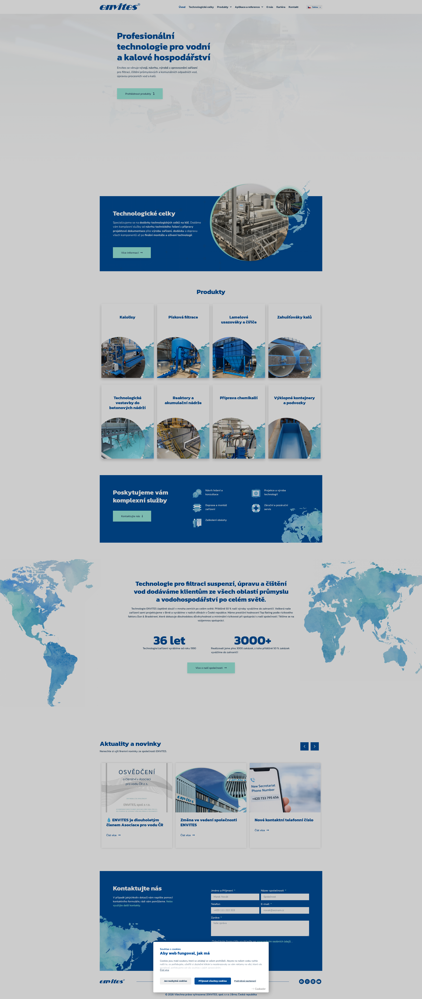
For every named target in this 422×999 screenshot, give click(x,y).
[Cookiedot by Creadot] (258, 989)
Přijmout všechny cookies (213, 981)
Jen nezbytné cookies (175, 981)
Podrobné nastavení (245, 981)
